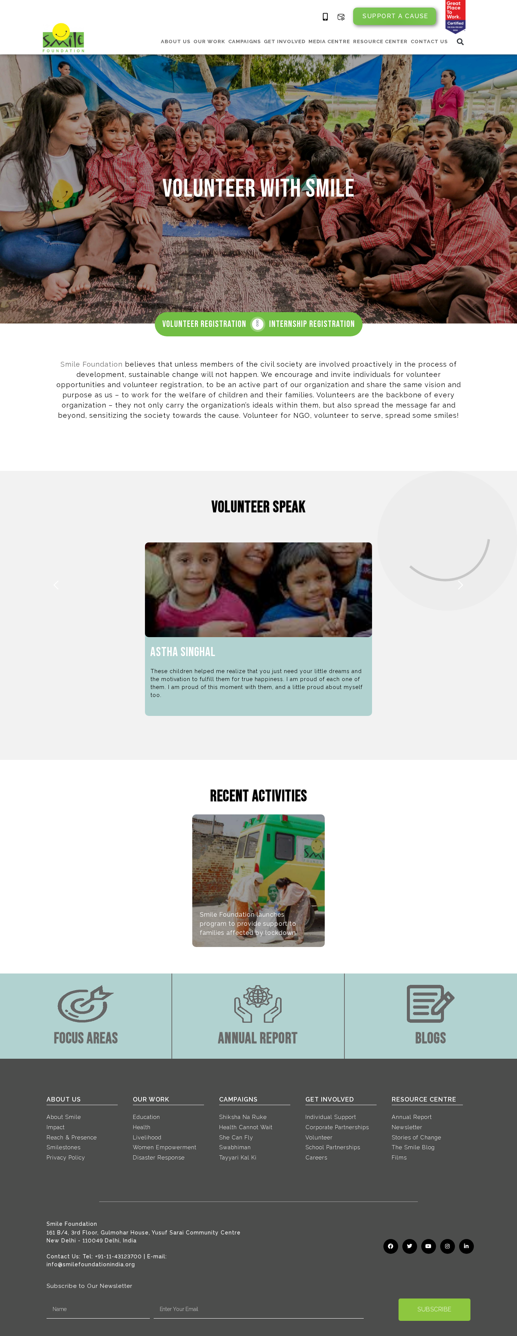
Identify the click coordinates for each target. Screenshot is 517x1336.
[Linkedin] (466, 1246)
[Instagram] (447, 1246)
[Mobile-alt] (325, 17)
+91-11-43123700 (118, 1256)
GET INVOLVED (284, 41)
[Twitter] (409, 1246)
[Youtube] (428, 1246)
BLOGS (430, 1039)
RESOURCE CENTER (380, 41)
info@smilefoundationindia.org (91, 1264)
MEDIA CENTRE (329, 41)
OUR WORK (209, 41)
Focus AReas (86, 1039)
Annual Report (258, 1039)
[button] (460, 41)
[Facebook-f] (390, 1246)
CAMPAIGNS (244, 41)
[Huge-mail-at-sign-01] (341, 17)
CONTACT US (429, 41)
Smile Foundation (92, 364)
